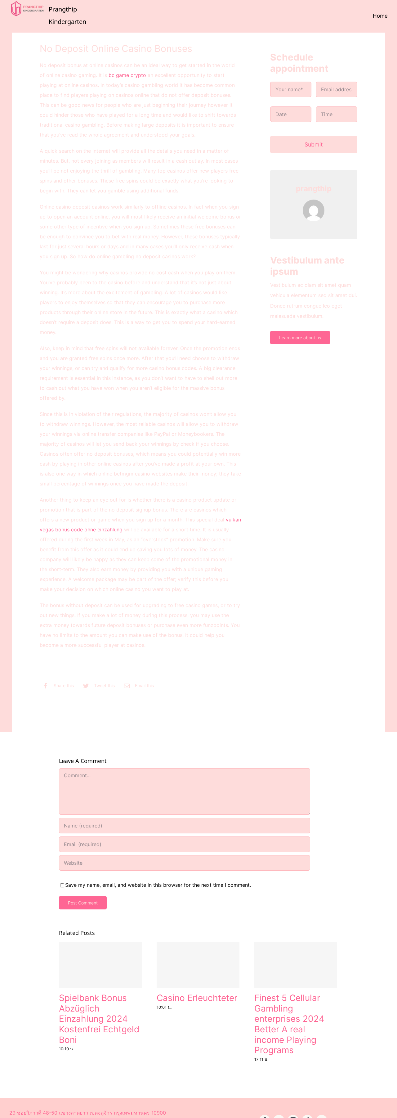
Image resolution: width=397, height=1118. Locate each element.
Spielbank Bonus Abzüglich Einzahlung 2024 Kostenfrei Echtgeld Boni (99, 1019)
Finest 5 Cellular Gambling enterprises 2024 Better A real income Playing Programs (289, 1024)
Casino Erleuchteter (197, 998)
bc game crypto (127, 75)
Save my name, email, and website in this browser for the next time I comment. (158, 885)
